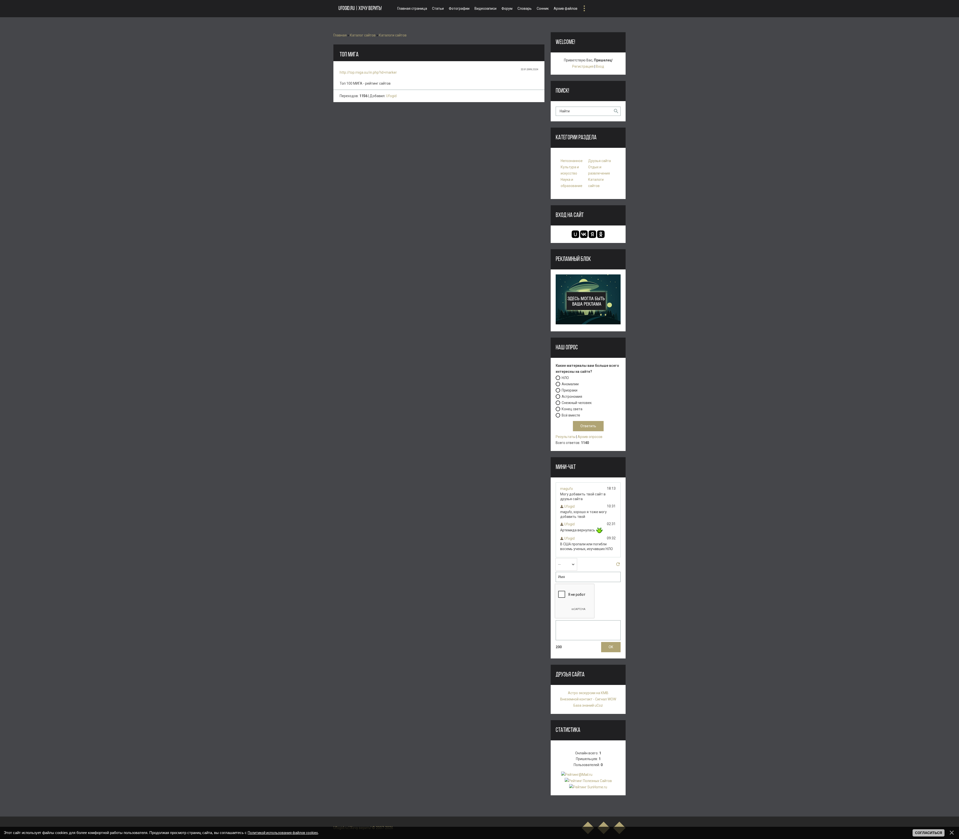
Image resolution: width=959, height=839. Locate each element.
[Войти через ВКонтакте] (584, 234)
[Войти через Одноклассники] (601, 234)
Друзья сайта (599, 161)
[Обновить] (618, 566)
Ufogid (391, 96)
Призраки (569, 390)
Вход (600, 66)
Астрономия (572, 397)
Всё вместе (571, 415)
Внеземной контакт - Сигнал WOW (588, 699)
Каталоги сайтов (393, 35)
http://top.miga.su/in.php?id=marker (368, 72)
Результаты (565, 437)
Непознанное (572, 161)
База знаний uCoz (588, 705)
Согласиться (928, 833)
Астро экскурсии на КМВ (588, 693)
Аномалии (570, 384)
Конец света (572, 409)
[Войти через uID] (575, 234)
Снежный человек (577, 403)
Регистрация (583, 66)
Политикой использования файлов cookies (283, 833)
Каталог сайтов (363, 35)
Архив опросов (590, 437)
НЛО (565, 378)
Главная (340, 35)
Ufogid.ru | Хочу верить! (360, 8)
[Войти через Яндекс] (592, 234)
